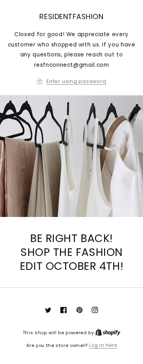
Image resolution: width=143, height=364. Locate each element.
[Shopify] (107, 332)
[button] (71, 81)
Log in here (103, 345)
